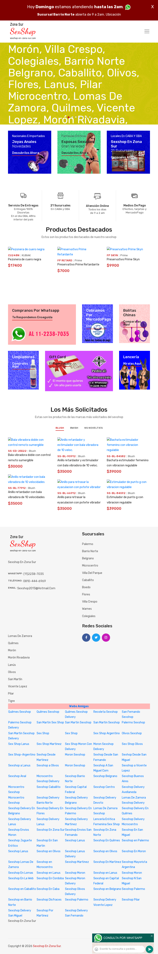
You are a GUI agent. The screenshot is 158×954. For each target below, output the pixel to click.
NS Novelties (93, 428)
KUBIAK (26, 255)
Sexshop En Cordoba (50, 878)
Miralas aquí (132, 363)
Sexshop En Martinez (107, 862)
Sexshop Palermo (133, 889)
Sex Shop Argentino (106, 733)
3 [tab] (76, 117)
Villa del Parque (92, 573)
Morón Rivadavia (19, 657)
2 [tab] (72, 117)
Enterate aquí (96, 326)
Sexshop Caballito (48, 787)
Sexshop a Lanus (19, 765)
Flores (86, 594)
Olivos (12, 672)
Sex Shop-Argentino (21, 754)
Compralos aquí (20, 365)
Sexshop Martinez (77, 862)
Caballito (88, 580)
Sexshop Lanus (75, 840)
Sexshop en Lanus (48, 873)
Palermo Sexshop (133, 722)
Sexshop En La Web (21, 878)
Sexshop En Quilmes (106, 840)
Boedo (86, 587)
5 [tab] (83, 117)
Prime (78, 260)
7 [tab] (90, 117)
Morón (12, 650)
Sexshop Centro (104, 787)
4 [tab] (79, 117)
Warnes (87, 609)
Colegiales (88, 616)
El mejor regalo (60, 363)
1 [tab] (68, 117)
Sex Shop (43, 733)
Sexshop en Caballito (22, 889)
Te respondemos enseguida (32, 317)
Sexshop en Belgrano (107, 889)
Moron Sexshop (75, 754)
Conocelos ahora (123, 157)
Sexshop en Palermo (135, 840)
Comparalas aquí (132, 323)
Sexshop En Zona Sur (51, 830)
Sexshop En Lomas (20, 873)
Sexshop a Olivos (48, 765)
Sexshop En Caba (48, 889)
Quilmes (13, 643)
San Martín (15, 679)
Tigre (11, 701)
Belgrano (88, 558)
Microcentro (90, 565)
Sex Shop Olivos (132, 744)
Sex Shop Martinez (49, 744)
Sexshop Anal (17, 776)
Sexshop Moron (75, 873)
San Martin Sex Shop (50, 722)
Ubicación (113, 14)
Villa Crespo (89, 601)
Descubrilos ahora (25, 153)
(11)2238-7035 (33, 574)
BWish (74, 428)
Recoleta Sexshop (105, 712)
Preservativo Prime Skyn (123, 259)
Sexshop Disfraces (49, 899)
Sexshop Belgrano (105, 776)
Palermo (87, 544)
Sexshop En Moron (134, 851)
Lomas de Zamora (20, 636)
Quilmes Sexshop (19, 712)
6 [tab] (86, 117)
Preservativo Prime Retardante (78, 264)
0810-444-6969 (34, 581)
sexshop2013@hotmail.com (36, 588)
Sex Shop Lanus (18, 744)
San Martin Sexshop (78, 722)
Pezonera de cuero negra (24, 259)
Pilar (11, 693)
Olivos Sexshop (132, 733)
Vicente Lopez (17, 686)
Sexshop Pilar (131, 899)
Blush (60, 428)
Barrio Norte (90, 551)
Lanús (12, 665)
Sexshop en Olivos (48, 851)
